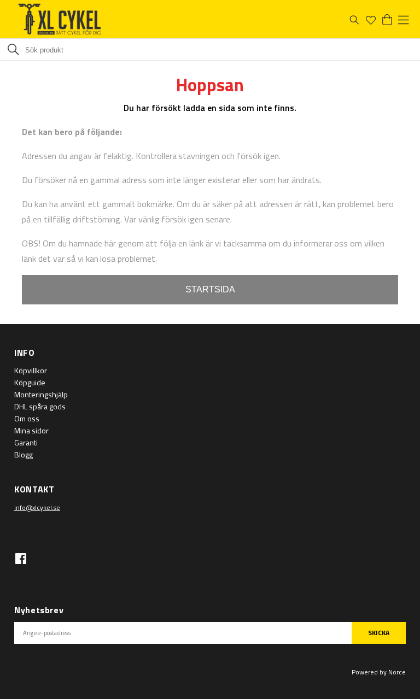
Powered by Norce (379, 672)
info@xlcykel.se (37, 507)
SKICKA (378, 632)
